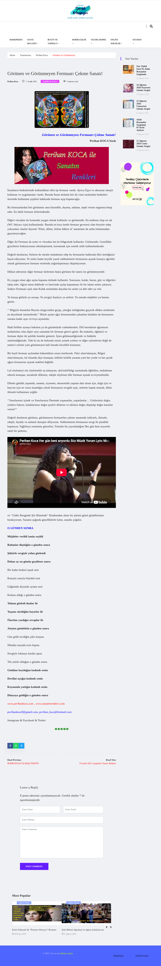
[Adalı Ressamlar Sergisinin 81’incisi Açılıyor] (128, 122)
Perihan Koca (42, 55)
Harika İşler (79, 40)
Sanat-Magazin (31, 42)
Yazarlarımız (98, 40)
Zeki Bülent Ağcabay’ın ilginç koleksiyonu (83, 929)
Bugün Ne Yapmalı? (53, 42)
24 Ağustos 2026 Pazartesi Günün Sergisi (143, 87)
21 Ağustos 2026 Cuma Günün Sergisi (143, 143)
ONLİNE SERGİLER (115, 42)
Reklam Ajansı (66, 953)
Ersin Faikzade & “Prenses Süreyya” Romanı (34, 929)
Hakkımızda (16, 40)
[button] (112, 928)
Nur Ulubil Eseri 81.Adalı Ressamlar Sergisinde (143, 70)
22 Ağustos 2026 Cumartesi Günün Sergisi (143, 105)
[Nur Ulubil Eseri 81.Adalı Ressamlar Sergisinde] (128, 69)
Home (12, 55)
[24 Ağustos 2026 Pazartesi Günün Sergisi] (128, 88)
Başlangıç (119, 955)
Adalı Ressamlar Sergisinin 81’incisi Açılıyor (141, 124)
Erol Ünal (24, 903)
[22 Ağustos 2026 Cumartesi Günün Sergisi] (128, 104)
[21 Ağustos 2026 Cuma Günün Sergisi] (128, 144)
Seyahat (137, 40)
